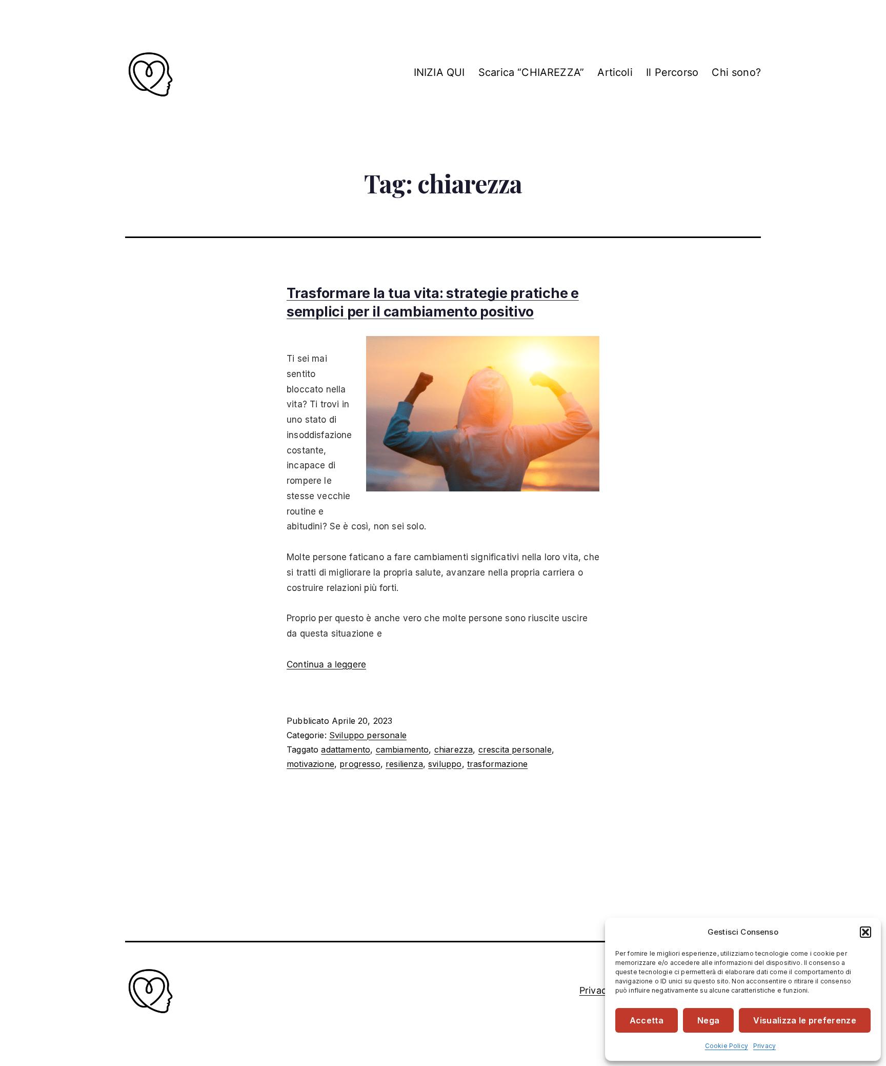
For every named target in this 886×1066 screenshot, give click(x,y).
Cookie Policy (726, 1046)
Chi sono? (736, 72)
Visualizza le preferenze (804, 1020)
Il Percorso (672, 72)
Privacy (764, 1046)
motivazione (310, 764)
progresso (359, 764)
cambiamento (402, 749)
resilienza (404, 764)
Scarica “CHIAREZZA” (531, 72)
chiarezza (453, 749)
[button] (865, 932)
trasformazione (497, 764)
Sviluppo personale (368, 735)
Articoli (614, 72)
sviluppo (444, 764)
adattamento (345, 749)
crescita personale (515, 749)
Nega (708, 1020)
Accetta (646, 1020)
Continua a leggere (326, 664)
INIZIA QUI (439, 72)
